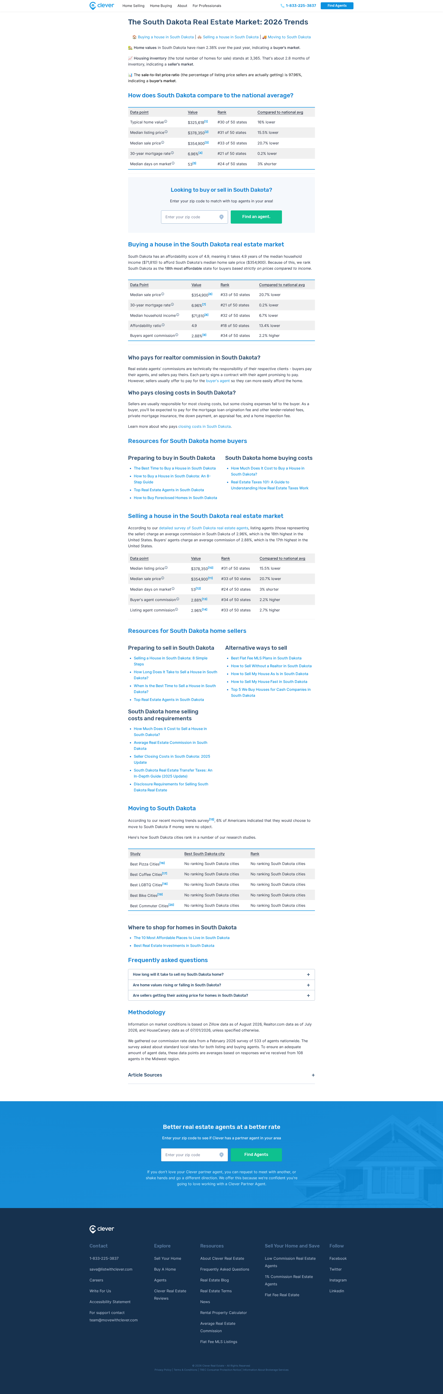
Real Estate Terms (216, 1291)
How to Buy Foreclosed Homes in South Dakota (175, 497)
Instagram (338, 1280)
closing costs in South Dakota (204, 426)
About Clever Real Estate (222, 1258)
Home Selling (133, 5)
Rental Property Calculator (223, 1312)
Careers (96, 1280)
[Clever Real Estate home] (105, 6)
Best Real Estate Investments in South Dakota (174, 945)
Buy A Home (165, 1269)
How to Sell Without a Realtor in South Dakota (271, 666)
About (182, 5)
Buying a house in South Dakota (166, 37)
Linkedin (336, 1291)
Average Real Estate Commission (217, 1327)
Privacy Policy (163, 1369)
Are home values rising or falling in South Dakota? (177, 985)
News (205, 1301)
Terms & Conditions (185, 1369)
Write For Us (100, 1291)
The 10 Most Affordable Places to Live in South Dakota (182, 937)
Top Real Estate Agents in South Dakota (169, 490)
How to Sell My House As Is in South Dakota (269, 673)
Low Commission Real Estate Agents (290, 1262)
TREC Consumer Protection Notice (220, 1369)
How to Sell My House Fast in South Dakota (269, 681)
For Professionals (207, 5)
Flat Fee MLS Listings (218, 1341)
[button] (194, 217)
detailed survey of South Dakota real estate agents (203, 528)
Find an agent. (256, 216)
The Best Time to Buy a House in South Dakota (175, 468)
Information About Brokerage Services (266, 1369)
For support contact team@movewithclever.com (114, 1316)
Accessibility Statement (110, 1301)
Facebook (338, 1258)
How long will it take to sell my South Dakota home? (178, 974)
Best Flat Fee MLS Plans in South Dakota (266, 658)
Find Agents (337, 6)
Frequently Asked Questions (224, 1269)
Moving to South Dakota (289, 37)
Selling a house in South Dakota (231, 37)
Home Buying (161, 5)
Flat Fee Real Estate (282, 1294)
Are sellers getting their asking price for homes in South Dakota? (190, 995)
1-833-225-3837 (104, 1258)
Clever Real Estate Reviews (170, 1295)
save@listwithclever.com (111, 1269)
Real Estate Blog (214, 1280)
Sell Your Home (167, 1258)
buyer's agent (218, 380)
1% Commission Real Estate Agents (289, 1280)
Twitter (335, 1269)
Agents (160, 1280)
